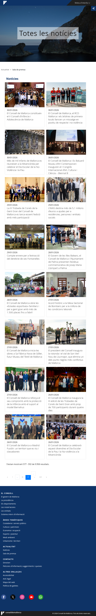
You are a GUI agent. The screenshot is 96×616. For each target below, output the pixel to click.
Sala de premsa (9, 553)
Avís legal (7, 579)
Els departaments (8, 504)
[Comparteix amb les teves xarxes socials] (93, 8)
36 (23, 477)
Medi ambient (9, 537)
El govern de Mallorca (10, 497)
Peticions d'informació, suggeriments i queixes (22, 566)
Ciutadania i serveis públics (14, 523)
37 (29, 477)
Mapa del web (9, 582)
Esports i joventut (10, 534)
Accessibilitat (8, 575)
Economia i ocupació (11, 530)
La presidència (7, 500)
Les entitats (6, 511)
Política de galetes (10, 586)
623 (41, 477)
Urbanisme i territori (11, 541)
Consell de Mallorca (8, 614)
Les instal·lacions (8, 507)
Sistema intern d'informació (12, 514)
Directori (6, 562)
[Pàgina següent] (46, 477)
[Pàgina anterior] (7, 477)
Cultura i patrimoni (11, 527)
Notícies (6, 550)
